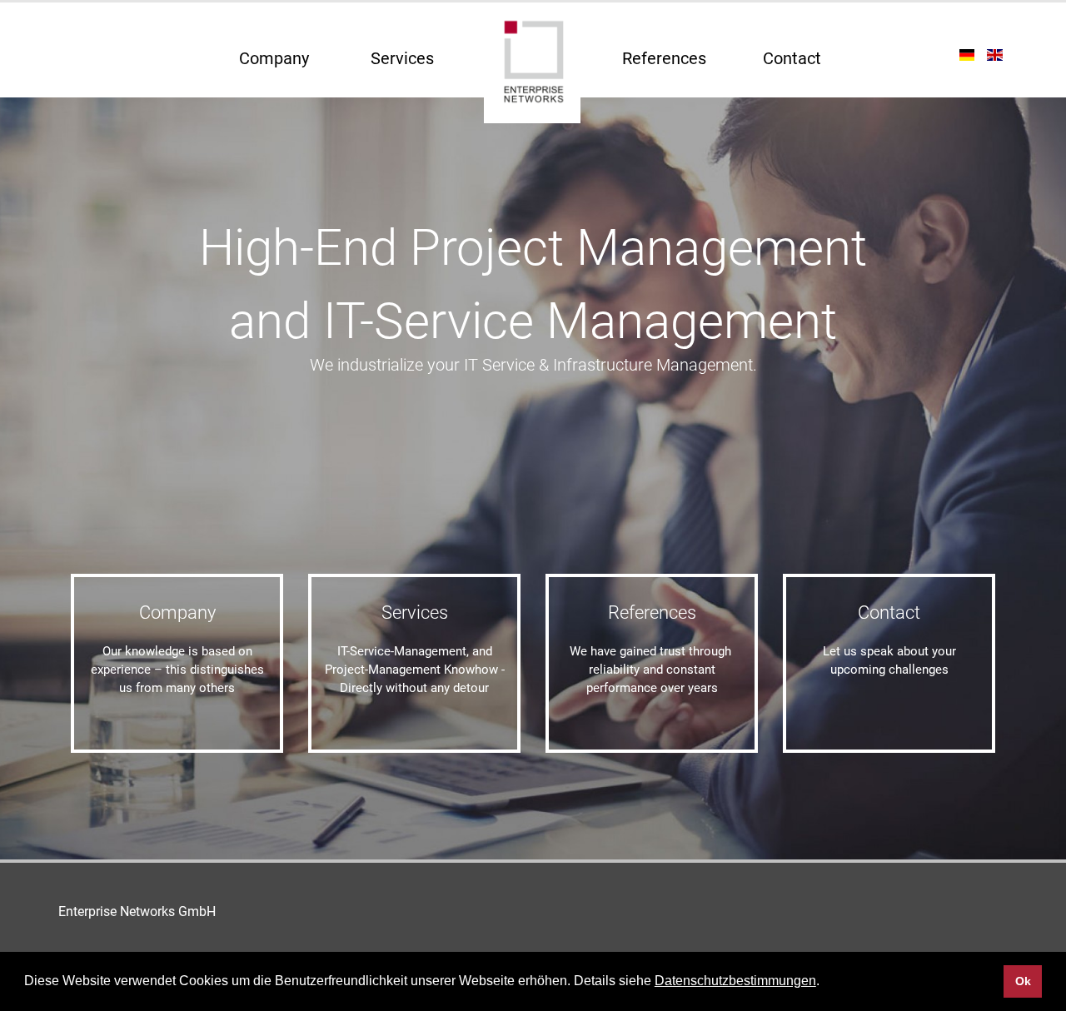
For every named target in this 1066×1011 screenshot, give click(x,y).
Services (402, 58)
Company (274, 58)
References (664, 58)
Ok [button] (1023, 981)
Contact (792, 58)
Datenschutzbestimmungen (735, 981)
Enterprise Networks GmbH (137, 911)
